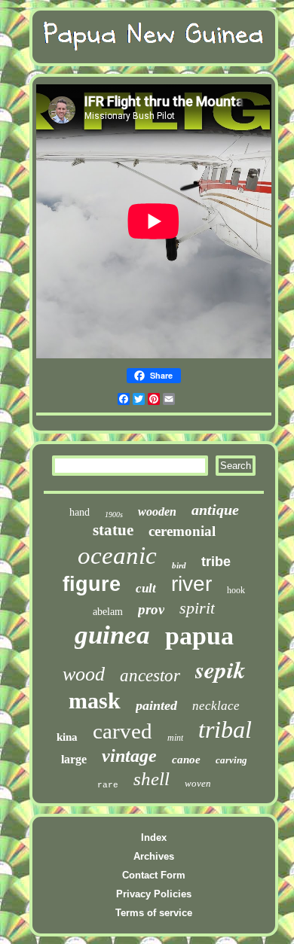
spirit (197, 607)
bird (179, 565)
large (74, 759)
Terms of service (153, 912)
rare (107, 785)
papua (199, 636)
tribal (225, 729)
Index (154, 837)
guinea (112, 635)
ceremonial (182, 531)
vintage (129, 756)
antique (215, 509)
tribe (216, 561)
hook (236, 590)
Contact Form (153, 875)
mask (95, 700)
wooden (157, 511)
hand (79, 512)
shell (151, 779)
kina (67, 737)
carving (231, 760)
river (191, 583)
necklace (216, 706)
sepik (220, 669)
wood (84, 674)
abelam (108, 611)
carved (122, 731)
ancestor (150, 675)
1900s (114, 514)
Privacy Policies (153, 894)
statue (113, 530)
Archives (153, 856)
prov (151, 609)
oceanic (117, 555)
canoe (186, 760)
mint (175, 737)
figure (92, 584)
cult (146, 588)
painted (156, 705)
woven (198, 783)
